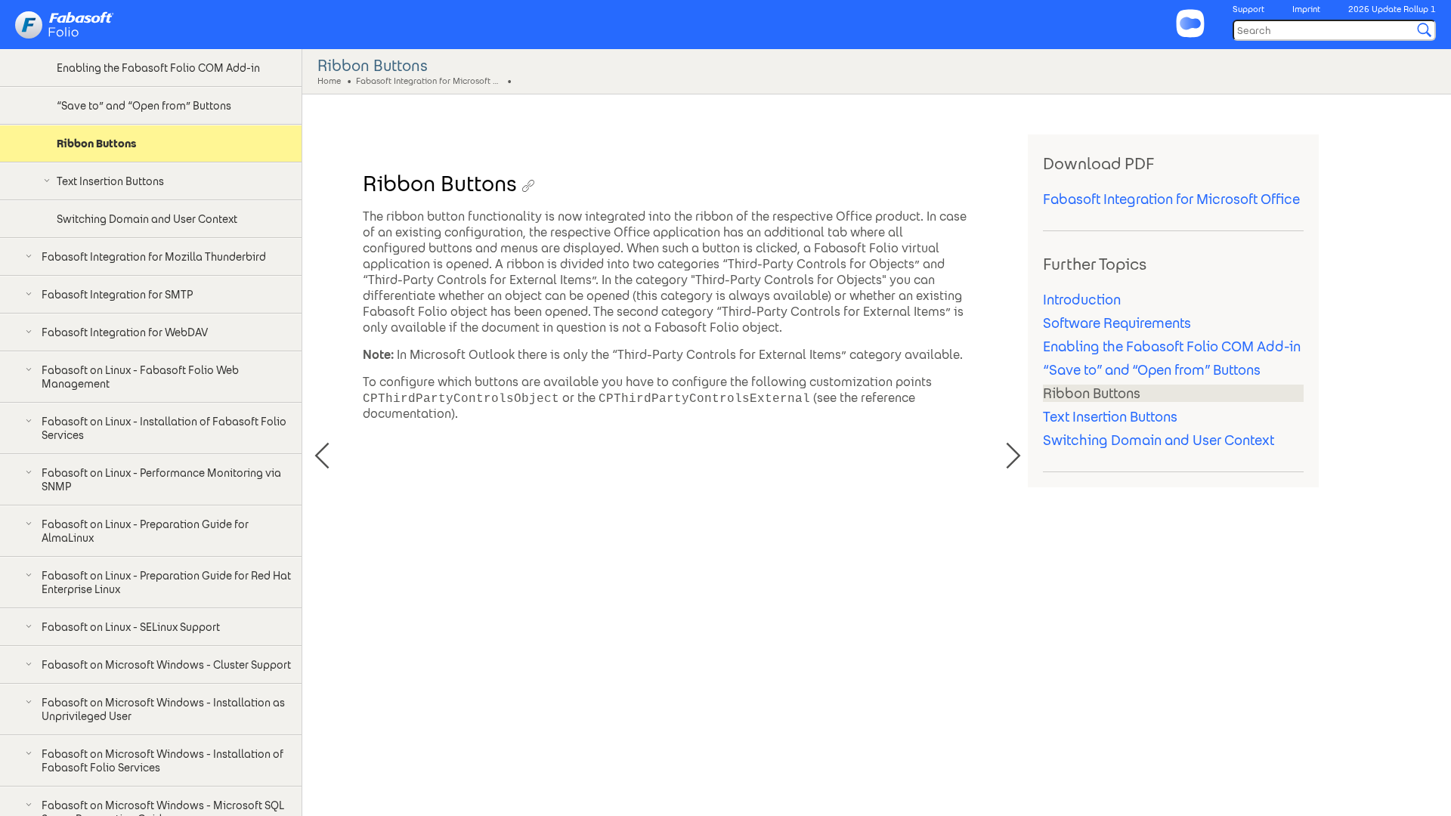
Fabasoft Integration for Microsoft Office (430, 80)
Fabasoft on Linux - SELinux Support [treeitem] (131, 627)
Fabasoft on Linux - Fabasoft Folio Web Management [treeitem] (140, 377)
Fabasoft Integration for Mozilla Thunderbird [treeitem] (154, 257)
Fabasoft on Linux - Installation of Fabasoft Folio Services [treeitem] (164, 428)
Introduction (1082, 299)
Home (329, 80)
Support (1248, 9)
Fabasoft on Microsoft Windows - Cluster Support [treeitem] (166, 665)
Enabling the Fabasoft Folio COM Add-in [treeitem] (158, 68)
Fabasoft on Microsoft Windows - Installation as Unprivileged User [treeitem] (163, 709)
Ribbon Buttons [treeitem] (96, 143)
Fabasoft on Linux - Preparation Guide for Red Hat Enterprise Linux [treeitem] (166, 582)
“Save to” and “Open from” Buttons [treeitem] (144, 106)
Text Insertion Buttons (1110, 416)
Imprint (1306, 9)
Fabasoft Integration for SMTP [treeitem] (117, 294)
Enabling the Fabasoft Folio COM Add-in (1172, 346)
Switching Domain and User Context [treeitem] (147, 219)
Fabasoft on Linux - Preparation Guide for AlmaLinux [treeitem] (145, 531)
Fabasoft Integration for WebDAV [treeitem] (125, 332)
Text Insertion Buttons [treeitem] (110, 181)
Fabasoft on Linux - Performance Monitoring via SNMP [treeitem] (161, 479)
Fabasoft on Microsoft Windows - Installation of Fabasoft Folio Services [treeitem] (162, 760)
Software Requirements (1117, 323)
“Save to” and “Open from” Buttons (1152, 370)
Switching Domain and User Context (1158, 440)
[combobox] (1334, 30)
